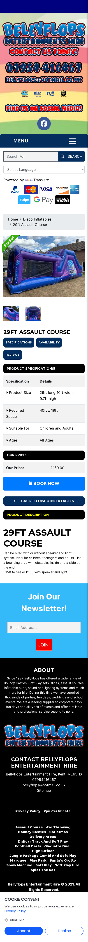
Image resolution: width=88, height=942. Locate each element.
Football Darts (28, 846)
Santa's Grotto (63, 860)
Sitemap (44, 790)
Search (74, 156)
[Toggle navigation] (72, 141)
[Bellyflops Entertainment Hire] (44, 33)
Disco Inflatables (37, 219)
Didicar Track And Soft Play (43, 841)
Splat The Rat (43, 870)
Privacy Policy (27, 811)
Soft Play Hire (67, 865)
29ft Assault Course (30, 224)
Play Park (38, 860)
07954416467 (44, 779)
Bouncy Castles (32, 832)
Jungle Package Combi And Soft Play (43, 856)
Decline (64, 930)
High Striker (43, 851)
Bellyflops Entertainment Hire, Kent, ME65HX (44, 774)
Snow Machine (19, 865)
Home (13, 219)
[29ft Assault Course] (44, 266)
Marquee (18, 860)
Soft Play (43, 865)
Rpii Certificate (57, 811)
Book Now (45, 483)
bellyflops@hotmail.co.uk (44, 785)
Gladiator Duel (57, 846)
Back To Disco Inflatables (47, 501)
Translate (41, 180)
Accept (23, 930)
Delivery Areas (43, 837)
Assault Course (29, 827)
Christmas (58, 832)
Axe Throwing (58, 827)
